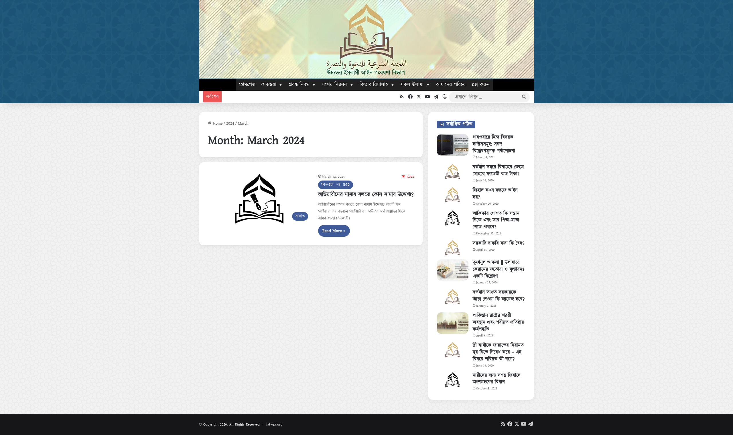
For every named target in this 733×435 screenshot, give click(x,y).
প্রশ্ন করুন (480, 85)
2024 (230, 123)
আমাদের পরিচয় (451, 85)
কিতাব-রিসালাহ (374, 85)
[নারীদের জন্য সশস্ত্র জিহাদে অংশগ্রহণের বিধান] (452, 379)
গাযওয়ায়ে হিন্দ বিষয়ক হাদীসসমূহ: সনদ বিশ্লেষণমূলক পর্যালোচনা (494, 144)
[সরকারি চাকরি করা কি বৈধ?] (452, 247)
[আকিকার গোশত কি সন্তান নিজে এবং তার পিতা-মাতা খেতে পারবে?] (452, 218)
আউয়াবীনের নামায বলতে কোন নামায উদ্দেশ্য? (366, 195)
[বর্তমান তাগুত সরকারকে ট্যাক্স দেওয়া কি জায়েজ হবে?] (452, 296)
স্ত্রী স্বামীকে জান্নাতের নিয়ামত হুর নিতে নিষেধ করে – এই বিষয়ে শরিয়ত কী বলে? (498, 352)
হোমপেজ (247, 85)
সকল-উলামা (412, 85)
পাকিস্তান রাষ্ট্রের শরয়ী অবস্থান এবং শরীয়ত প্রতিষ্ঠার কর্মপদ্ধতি (498, 322)
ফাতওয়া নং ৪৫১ (335, 185)
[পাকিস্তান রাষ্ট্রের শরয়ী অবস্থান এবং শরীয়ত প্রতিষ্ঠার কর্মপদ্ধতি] (452, 323)
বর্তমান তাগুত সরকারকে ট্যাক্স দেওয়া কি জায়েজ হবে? (499, 296)
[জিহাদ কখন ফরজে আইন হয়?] (452, 194)
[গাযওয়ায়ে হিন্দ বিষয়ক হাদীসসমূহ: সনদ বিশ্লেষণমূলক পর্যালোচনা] (452, 145)
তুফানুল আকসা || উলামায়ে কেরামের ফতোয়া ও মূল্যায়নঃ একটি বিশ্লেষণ (498, 269)
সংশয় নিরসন (334, 85)
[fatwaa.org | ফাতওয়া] (366, 39)
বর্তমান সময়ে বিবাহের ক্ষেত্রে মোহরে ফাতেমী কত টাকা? (498, 170)
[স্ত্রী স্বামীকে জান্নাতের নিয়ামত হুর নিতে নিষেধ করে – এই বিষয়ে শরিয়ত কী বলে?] (452, 349)
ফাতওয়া (268, 85)
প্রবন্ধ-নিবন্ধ (299, 85)
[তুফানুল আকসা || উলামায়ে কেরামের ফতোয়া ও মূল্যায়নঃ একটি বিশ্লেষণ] (452, 270)
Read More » (334, 231)
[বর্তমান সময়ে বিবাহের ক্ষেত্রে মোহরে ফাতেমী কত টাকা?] (452, 171)
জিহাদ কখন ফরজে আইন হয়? (495, 194)
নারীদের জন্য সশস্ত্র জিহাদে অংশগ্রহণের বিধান (497, 379)
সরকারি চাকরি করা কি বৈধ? (498, 243)
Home (217, 123)
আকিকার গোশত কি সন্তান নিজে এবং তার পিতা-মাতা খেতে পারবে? (496, 220)
